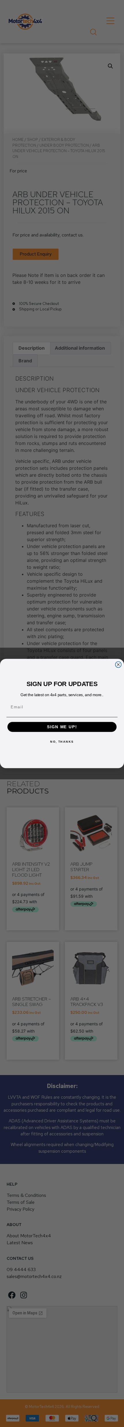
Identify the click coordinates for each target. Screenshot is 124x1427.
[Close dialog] (118, 664)
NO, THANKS (62, 742)
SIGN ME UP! (62, 727)
